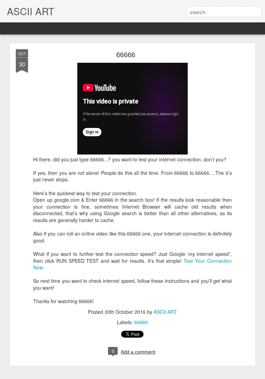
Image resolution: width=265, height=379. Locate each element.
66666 (125, 54)
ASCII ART (165, 311)
